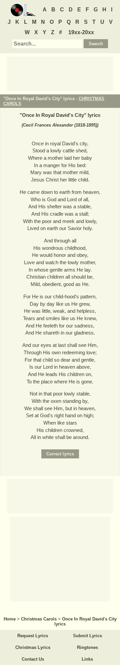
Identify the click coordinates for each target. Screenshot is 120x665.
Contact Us (33, 659)
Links (87, 659)
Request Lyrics (32, 635)
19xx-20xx (81, 32)
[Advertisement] (60, 73)
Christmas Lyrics (32, 647)
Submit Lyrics (87, 635)
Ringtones (87, 647)
